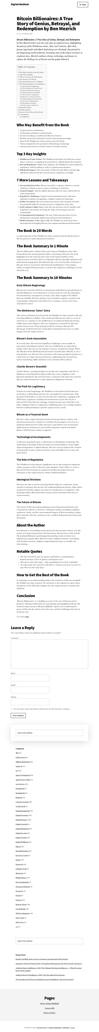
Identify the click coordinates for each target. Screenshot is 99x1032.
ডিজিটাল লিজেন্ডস (20, 922)
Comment (15, 638)
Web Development (23, 913)
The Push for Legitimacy (30, 95)
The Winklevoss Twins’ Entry (32, 88)
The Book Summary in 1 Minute (31, 82)
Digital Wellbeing (22, 842)
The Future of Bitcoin (30, 105)
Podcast (18, 900)
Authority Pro (41, 1027)
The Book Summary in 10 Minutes (32, 84)
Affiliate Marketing (23, 762)
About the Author (25, 107)
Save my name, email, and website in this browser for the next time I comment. (41, 709)
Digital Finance (21, 820)
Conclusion (24, 114)
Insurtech (19, 864)
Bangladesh (20, 788)
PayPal (18, 895)
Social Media (20, 909)
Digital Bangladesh (23, 811)
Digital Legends (21, 824)
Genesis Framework (55, 1027)
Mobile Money (21, 878)
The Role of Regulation (30, 101)
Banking (19, 797)
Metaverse (19, 873)
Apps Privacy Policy (23, 780)
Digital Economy (22, 815)
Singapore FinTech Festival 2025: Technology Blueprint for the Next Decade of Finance (49, 964)
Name (13, 673)
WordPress (66, 1027)
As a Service (20, 784)
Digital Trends (21, 838)
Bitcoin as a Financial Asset (31, 97)
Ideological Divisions (29, 103)
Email (13, 685)
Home (27, 617)
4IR (17, 753)
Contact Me (49, 1008)
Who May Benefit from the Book (31, 72)
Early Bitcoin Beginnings (30, 86)
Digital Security (21, 833)
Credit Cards (20, 806)
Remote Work (21, 904)
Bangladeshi (20, 793)
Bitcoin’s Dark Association (31, 90)
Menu (84, 5)
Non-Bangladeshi (22, 882)
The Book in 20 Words (27, 79)
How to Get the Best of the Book (31, 112)
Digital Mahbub (20, 4)
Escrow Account (22, 855)
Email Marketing (22, 851)
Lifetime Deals (21, 869)
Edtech (18, 847)
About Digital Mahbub (49, 1004)
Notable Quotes (25, 110)
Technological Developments (32, 99)
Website (13, 697)
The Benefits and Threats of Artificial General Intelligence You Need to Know (45, 979)
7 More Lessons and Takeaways (30, 77)
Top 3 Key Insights (26, 75)
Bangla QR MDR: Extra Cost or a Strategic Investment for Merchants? (42, 959)
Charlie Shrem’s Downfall (31, 92)
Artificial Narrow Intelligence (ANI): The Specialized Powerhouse (40, 975)
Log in (73, 1027)
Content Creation (22, 802)
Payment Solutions (23, 887)
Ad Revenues (21, 757)
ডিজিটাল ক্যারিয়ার (20, 918)
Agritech (19, 766)
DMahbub (26, 117)
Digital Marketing (22, 829)
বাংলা (17, 927)
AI (16, 771)
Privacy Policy (49, 1013)
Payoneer (19, 891)
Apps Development (23, 775)
